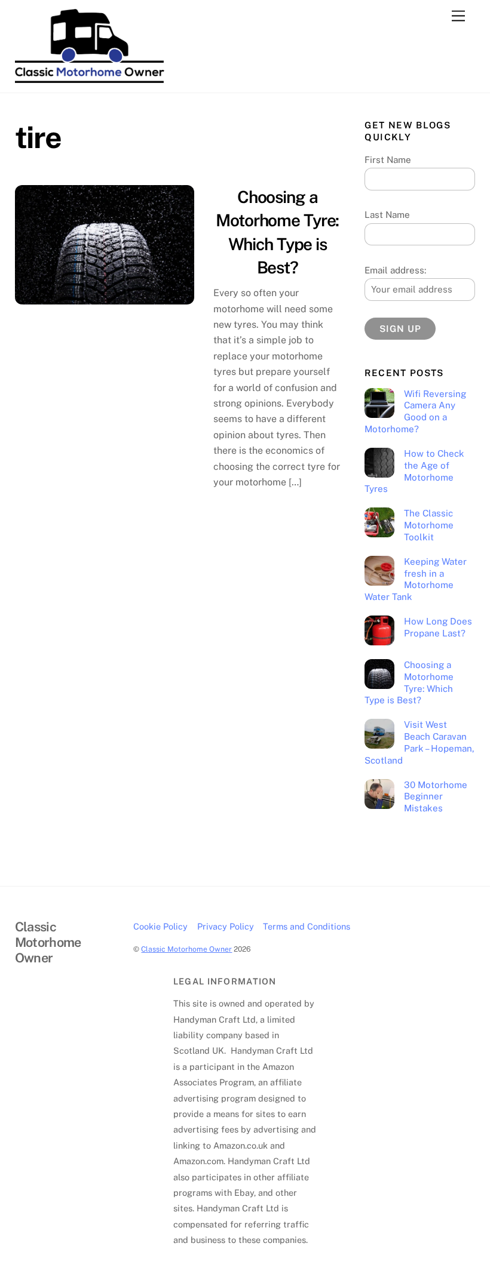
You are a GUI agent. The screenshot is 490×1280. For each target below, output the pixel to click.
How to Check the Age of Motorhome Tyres (414, 471)
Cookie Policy (160, 926)
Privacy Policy (225, 926)
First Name (388, 160)
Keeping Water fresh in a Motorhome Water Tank (415, 579)
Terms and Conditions (306, 926)
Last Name (387, 215)
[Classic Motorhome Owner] (89, 77)
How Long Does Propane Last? (438, 627)
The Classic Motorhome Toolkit (429, 525)
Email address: (395, 270)
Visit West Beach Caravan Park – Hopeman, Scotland (419, 742)
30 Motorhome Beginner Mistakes (435, 797)
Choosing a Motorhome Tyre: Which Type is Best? (409, 682)
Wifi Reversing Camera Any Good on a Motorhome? (415, 411)
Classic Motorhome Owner (186, 948)
